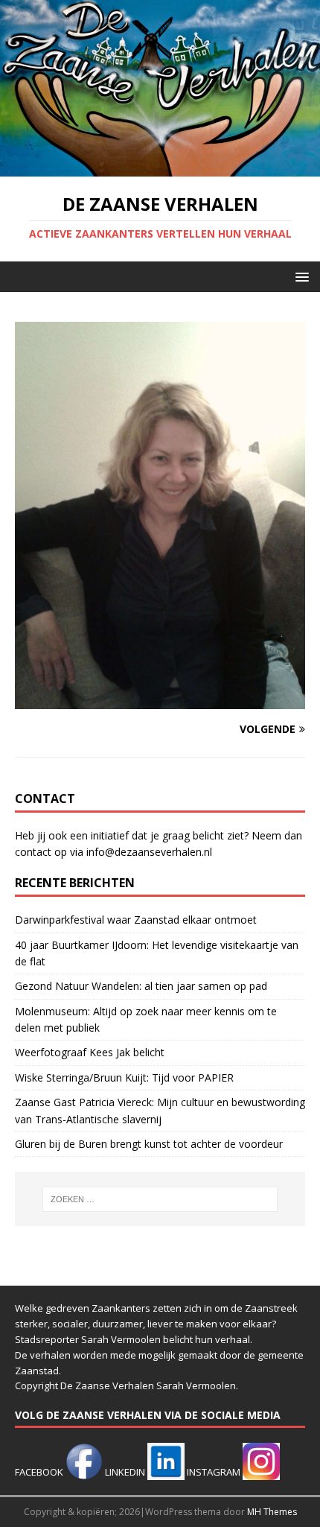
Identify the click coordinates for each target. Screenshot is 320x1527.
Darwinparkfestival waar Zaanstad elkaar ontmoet (136, 919)
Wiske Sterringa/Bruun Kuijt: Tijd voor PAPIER (124, 1077)
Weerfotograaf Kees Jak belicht (89, 1052)
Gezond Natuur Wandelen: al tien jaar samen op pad (141, 986)
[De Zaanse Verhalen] (160, 168)
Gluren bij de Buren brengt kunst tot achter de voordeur (149, 1144)
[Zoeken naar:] (160, 1199)
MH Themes (272, 1511)
